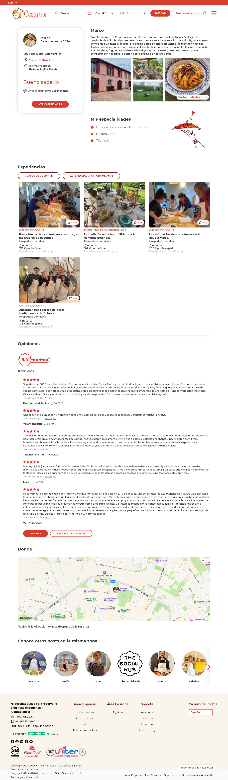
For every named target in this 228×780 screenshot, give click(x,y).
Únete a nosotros (187, 13)
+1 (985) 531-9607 (25, 721)
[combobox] (71, 13)
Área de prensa (84, 718)
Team (84, 724)
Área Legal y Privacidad (24, 777)
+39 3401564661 (24, 716)
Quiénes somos (85, 712)
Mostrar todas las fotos (192, 97)
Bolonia (44, 60)
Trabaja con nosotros (85, 730)
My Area (118, 712)
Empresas (147, 724)
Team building (147, 730)
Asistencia (147, 712)
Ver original (50, 398)
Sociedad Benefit (72, 765)
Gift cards (147, 718)
